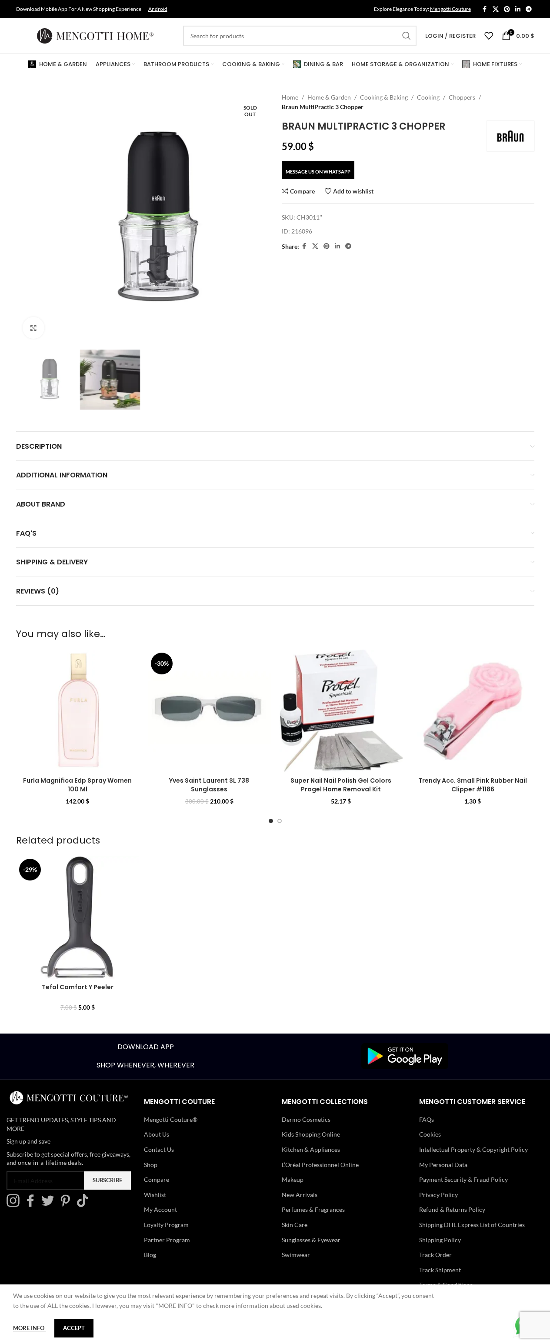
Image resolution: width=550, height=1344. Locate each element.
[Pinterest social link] (507, 9)
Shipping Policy (440, 1240)
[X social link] (495, 9)
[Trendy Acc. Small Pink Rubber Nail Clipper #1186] (472, 711)
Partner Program (167, 1240)
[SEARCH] (407, 36)
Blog (150, 1254)
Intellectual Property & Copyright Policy (473, 1149)
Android (157, 9)
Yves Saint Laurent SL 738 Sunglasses (209, 785)
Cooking (428, 97)
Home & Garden (329, 97)
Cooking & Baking (384, 97)
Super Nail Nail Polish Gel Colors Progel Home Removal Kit (340, 785)
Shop (150, 1164)
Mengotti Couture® (170, 1119)
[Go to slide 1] (271, 821)
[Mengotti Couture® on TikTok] (84, 1204)
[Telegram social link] (528, 9)
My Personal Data (443, 1164)
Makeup (292, 1179)
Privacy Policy (438, 1194)
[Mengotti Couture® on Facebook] (32, 1204)
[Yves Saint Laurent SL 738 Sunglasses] (209, 711)
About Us (156, 1134)
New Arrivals (299, 1194)
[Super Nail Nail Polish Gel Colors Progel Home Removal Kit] (341, 711)
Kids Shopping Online (311, 1134)
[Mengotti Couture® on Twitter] (50, 1204)
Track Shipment (440, 1270)
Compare (156, 1179)
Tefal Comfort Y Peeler (77, 987)
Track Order (435, 1254)
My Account (160, 1209)
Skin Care (294, 1224)
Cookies (430, 1134)
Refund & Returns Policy (452, 1209)
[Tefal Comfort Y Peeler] (77, 917)
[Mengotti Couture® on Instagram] (15, 1204)
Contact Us (159, 1149)
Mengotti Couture (450, 9)
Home (290, 97)
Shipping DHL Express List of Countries (472, 1224)
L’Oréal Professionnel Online (320, 1164)
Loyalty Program (166, 1224)
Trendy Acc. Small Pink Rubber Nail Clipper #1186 (472, 785)
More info (29, 1327)
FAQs (426, 1119)
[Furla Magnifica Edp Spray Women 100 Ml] (77, 711)
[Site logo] (95, 35)
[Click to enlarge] (33, 328)
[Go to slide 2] (279, 821)
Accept (74, 1327)
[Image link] (404, 1055)
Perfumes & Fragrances (313, 1209)
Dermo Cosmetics (306, 1119)
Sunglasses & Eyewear (311, 1240)
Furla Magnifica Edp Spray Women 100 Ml (77, 785)
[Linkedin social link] (518, 9)
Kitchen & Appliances (311, 1149)
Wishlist (155, 1194)
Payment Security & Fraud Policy (463, 1179)
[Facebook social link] (485, 9)
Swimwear (296, 1254)
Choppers (462, 97)
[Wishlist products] (488, 35)
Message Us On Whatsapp (318, 171)
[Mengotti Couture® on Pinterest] (67, 1204)
